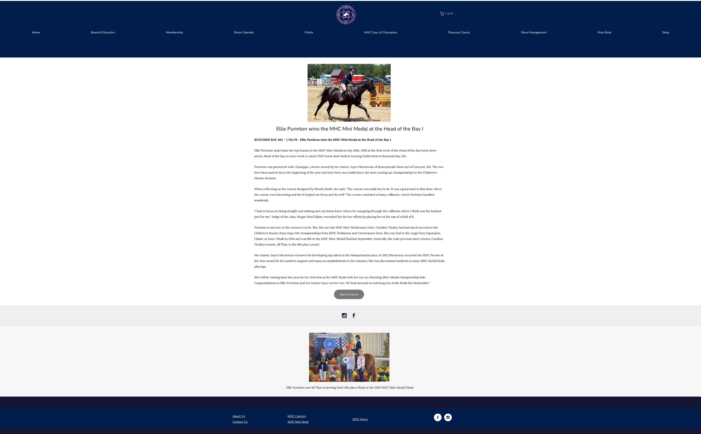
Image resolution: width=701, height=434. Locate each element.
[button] (448, 13)
